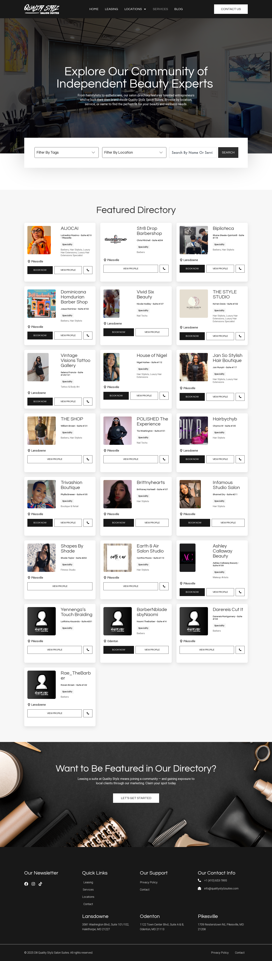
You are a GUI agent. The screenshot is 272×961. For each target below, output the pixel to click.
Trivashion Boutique (71, 485)
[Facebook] (26, 884)
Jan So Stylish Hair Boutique (227, 358)
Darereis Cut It (228, 609)
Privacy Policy (149, 882)
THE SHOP (72, 419)
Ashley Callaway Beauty (222, 551)
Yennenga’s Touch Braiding (76, 612)
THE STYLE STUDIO (225, 294)
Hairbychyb (225, 419)
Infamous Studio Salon (226, 485)
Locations (133, 9)
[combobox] (193, 152)
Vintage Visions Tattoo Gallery (76, 360)
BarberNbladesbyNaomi (152, 612)
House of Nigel (152, 355)
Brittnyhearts (151, 482)
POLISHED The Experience (152, 421)
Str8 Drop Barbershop (149, 231)
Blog (178, 9)
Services (160, 9)
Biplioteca (223, 228)
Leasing (111, 9)
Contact (88, 904)
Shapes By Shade (72, 548)
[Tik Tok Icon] (40, 884)
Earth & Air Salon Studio (150, 548)
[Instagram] (33, 884)
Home (94, 9)
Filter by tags (48, 152)
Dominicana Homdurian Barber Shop (74, 296)
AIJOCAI (70, 228)
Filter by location (118, 152)
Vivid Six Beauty (145, 294)
